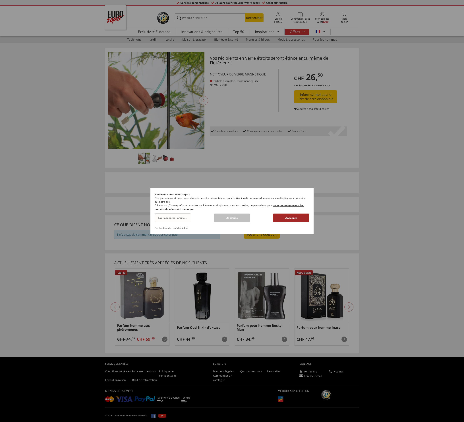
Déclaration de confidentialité (171, 228)
